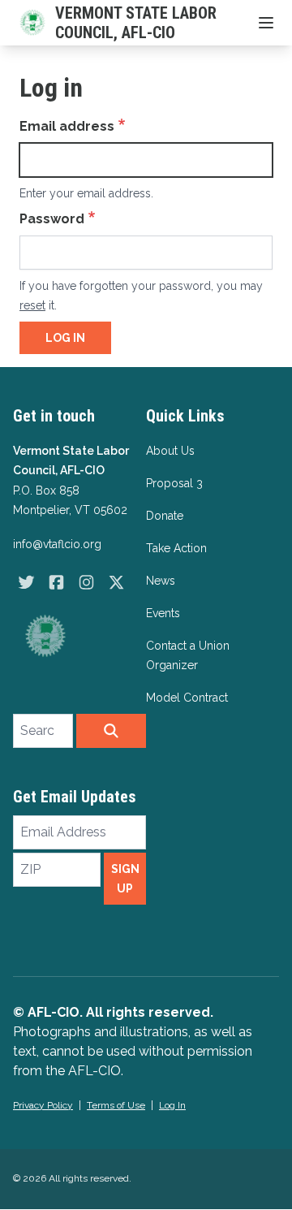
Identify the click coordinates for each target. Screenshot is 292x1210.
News (160, 580)
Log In (172, 1105)
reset (32, 305)
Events (163, 613)
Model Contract (187, 697)
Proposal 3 (174, 483)
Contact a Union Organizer (188, 655)
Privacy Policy (43, 1105)
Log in (65, 337)
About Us (170, 450)
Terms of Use (116, 1105)
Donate (164, 515)
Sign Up (125, 878)
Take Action (176, 548)
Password (51, 219)
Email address (66, 126)
